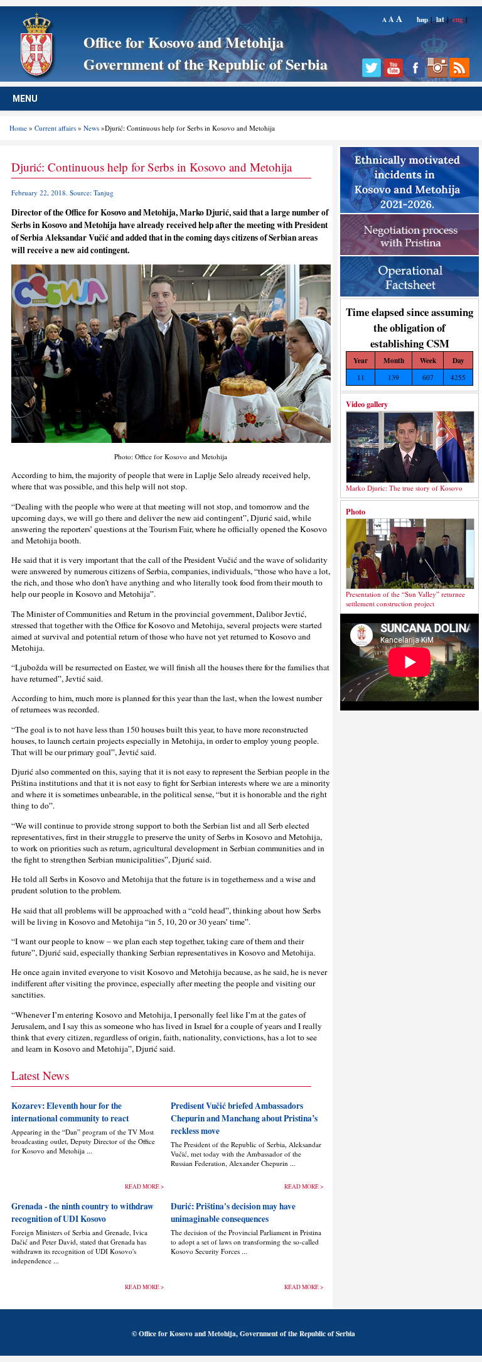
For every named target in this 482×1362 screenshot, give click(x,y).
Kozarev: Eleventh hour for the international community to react (70, 1112)
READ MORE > (144, 1186)
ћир (422, 19)
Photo (355, 511)
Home (18, 128)
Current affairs (55, 128)
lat (440, 19)
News (91, 128)
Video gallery (367, 404)
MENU (25, 99)
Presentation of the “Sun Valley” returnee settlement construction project (405, 598)
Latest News (40, 1075)
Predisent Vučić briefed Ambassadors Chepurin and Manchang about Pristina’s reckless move (244, 1118)
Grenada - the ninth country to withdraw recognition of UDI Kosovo (82, 1212)
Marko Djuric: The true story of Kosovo (404, 488)
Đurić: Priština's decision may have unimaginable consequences (233, 1212)
